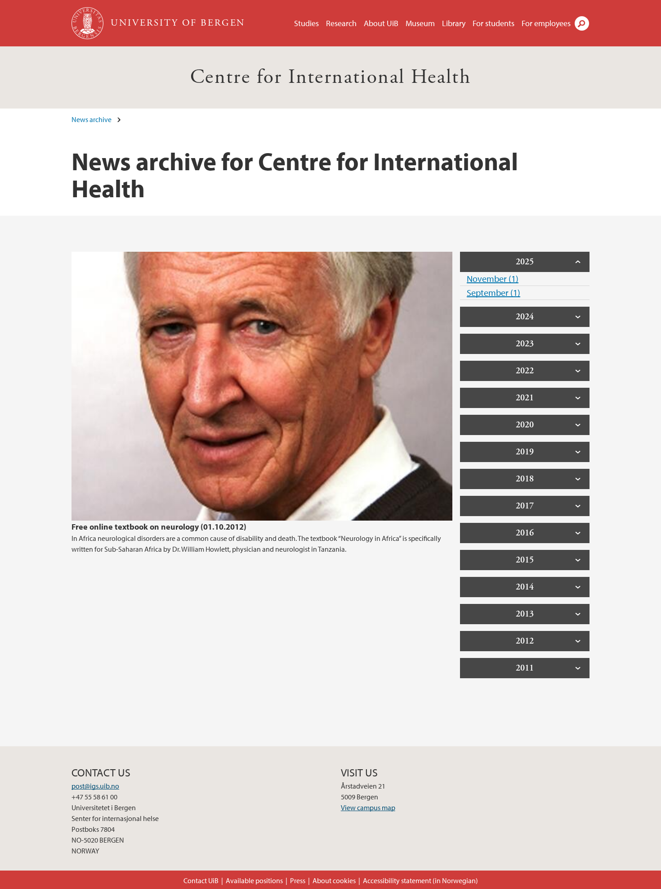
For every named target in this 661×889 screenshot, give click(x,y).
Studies (306, 23)
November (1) (492, 278)
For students (493, 23)
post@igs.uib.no (95, 785)
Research (341, 23)
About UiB (381, 23)
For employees (546, 23)
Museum (420, 23)
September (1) (493, 292)
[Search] (582, 23)
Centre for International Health (330, 77)
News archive (91, 119)
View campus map (368, 807)
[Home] (88, 23)
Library (453, 23)
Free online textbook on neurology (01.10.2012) (158, 527)
